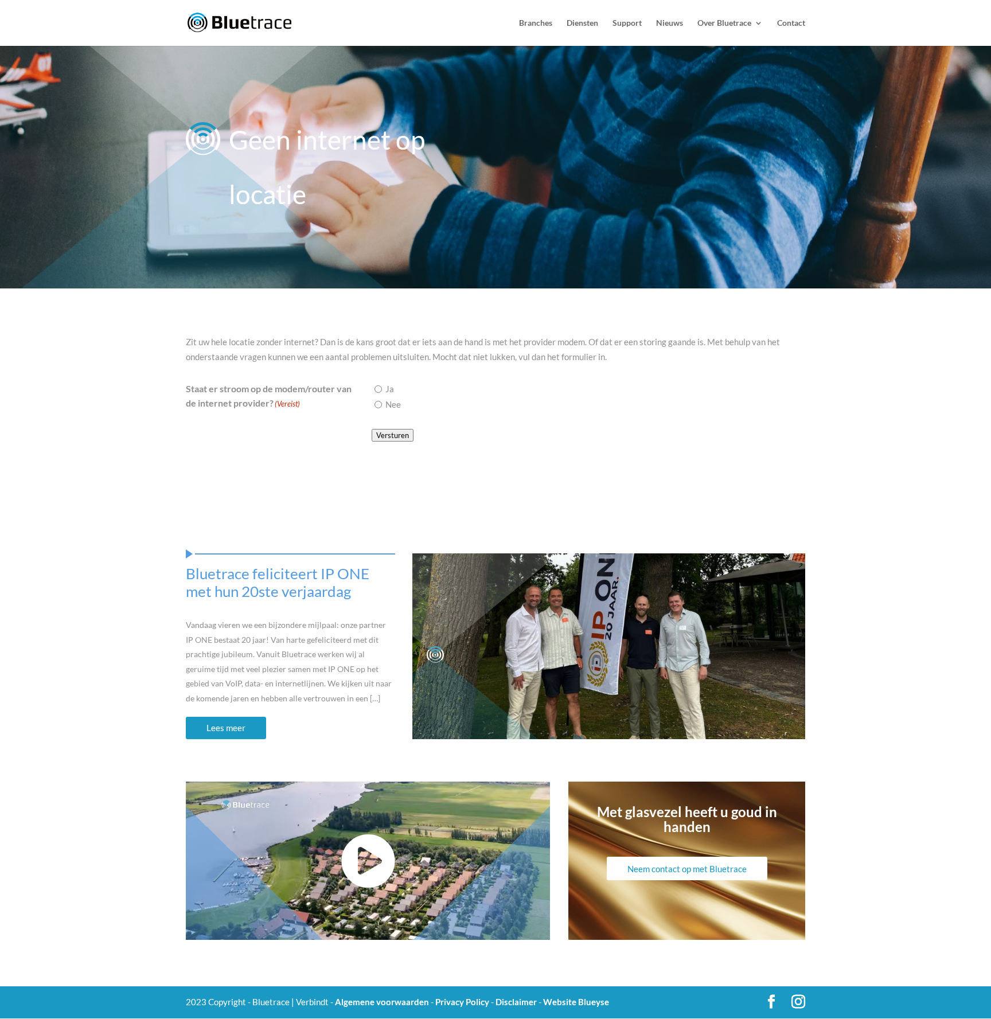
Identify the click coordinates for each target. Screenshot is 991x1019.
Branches (535, 23)
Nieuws (669, 23)
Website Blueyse (576, 1002)
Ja (389, 389)
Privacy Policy (462, 1002)
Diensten (582, 23)
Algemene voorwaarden (382, 1002)
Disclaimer (516, 1002)
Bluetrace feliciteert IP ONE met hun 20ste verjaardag (277, 582)
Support (627, 23)
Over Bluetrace (724, 23)
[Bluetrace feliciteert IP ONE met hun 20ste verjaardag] (609, 646)
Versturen (392, 435)
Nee (393, 404)
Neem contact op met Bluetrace (687, 869)
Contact (791, 23)
